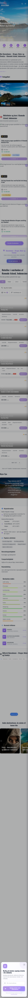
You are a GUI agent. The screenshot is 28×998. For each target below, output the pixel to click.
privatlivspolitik (14, 994)
